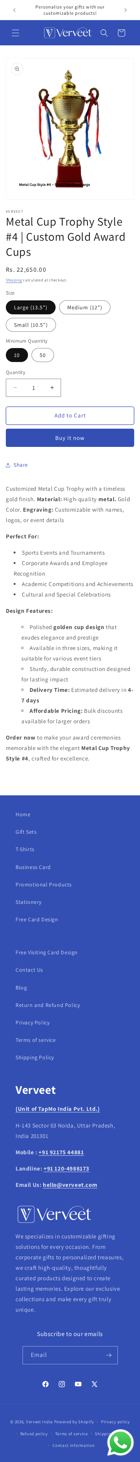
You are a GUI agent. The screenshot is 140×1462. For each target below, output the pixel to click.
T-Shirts (25, 849)
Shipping (14, 280)
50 (43, 355)
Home (23, 814)
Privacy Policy (32, 1022)
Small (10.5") (31, 324)
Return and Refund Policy (48, 1005)
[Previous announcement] (14, 10)
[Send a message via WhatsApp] (120, 1442)
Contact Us (29, 969)
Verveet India (39, 1421)
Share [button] (21, 464)
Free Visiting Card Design (47, 952)
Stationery (29, 901)
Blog (21, 987)
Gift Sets (26, 831)
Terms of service (36, 1039)
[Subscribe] (108, 1355)
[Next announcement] (125, 10)
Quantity (15, 372)
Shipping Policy (35, 1057)
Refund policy (34, 1433)
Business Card (33, 867)
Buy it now (70, 437)
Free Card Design (37, 919)
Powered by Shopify (74, 1421)
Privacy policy (115, 1421)
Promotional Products (44, 884)
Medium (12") (84, 307)
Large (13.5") (30, 307)
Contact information (73, 1445)
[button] (15, 32)
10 (17, 355)
